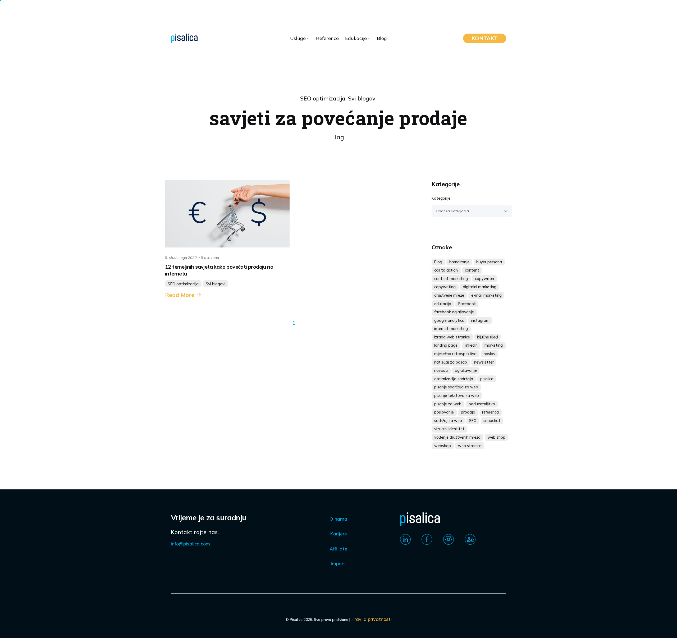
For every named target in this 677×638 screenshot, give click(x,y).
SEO (473, 420)
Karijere (338, 534)
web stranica (470, 445)
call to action (446, 270)
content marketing (451, 278)
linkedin (471, 345)
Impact (338, 564)
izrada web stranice (452, 337)
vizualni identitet (449, 428)
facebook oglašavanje (454, 312)
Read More (179, 295)
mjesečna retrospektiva (455, 353)
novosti (441, 370)
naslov (489, 353)
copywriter (485, 278)
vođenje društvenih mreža (457, 437)
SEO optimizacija (322, 98)
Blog (438, 262)
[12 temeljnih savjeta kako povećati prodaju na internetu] (227, 213)
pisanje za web (447, 404)
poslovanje (444, 412)
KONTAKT (485, 38)
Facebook (467, 303)
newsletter (484, 362)
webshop (442, 445)
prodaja (468, 412)
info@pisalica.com (190, 544)
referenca (490, 412)
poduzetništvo (482, 404)
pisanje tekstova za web (456, 395)
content (472, 270)
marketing (493, 345)
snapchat (491, 420)
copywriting (445, 286)
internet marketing (451, 328)
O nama (338, 519)
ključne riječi (487, 337)
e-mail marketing (486, 295)
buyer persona (489, 262)
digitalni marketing (479, 286)
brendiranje (459, 262)
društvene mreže (449, 295)
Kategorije (441, 198)
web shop (496, 437)
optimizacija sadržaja (453, 379)
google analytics (449, 320)
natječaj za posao (450, 362)
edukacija (442, 303)
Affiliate (338, 549)
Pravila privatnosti (371, 619)
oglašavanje (466, 370)
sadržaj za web (448, 420)
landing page (446, 345)
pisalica (486, 379)
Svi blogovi (362, 98)
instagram (480, 320)
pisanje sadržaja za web (456, 387)
